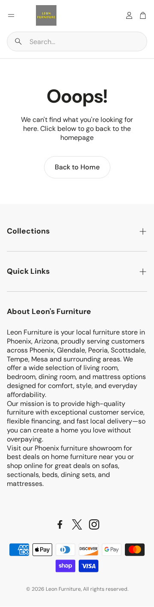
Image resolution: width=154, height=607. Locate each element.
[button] (77, 41)
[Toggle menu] (11, 15)
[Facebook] (60, 524)
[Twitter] (77, 524)
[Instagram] (94, 524)
